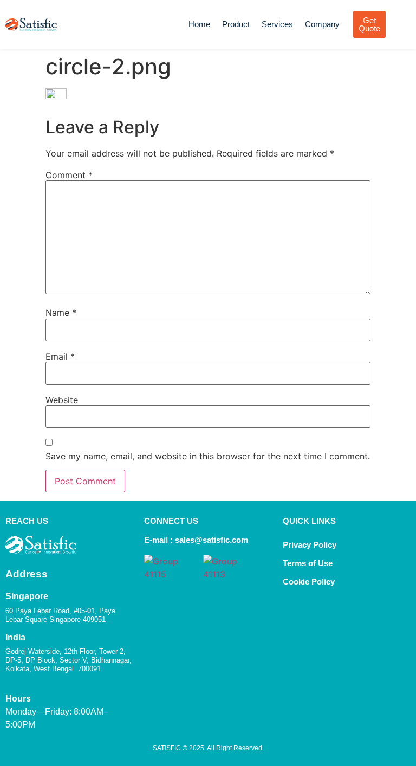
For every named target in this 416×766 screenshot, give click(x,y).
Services (277, 24)
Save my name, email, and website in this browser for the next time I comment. (208, 456)
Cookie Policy (310, 581)
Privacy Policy (309, 544)
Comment (69, 175)
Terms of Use (308, 563)
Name (61, 312)
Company (322, 24)
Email (60, 356)
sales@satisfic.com (211, 539)
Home (199, 24)
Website (62, 399)
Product (236, 24)
